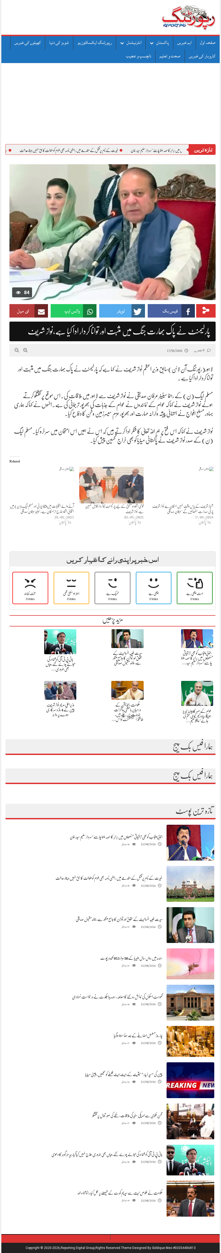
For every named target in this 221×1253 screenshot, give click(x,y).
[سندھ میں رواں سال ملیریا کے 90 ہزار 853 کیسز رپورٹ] (191, 964)
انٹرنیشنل (134, 42)
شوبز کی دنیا (59, 42)
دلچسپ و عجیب (138, 56)
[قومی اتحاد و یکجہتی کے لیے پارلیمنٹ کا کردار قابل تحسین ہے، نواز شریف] (111, 485)
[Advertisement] (110, 103)
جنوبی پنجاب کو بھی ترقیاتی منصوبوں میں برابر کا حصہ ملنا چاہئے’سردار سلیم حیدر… (197, 658)
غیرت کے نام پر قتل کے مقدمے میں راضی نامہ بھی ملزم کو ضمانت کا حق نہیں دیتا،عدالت (103, 150)
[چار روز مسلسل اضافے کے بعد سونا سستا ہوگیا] (191, 1041)
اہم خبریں (184, 42)
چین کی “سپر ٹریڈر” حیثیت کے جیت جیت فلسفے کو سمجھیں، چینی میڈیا (124, 1074)
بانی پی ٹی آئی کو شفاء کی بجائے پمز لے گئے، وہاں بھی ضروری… (60, 664)
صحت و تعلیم (170, 56)
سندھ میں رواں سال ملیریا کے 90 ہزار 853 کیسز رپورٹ (131, 958)
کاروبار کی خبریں (202, 56)
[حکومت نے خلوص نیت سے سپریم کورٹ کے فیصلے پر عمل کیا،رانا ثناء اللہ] (191, 1199)
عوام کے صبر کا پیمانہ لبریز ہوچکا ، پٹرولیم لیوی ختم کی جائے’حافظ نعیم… (197, 715)
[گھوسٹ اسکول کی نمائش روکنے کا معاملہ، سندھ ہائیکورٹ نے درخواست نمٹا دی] (191, 1002)
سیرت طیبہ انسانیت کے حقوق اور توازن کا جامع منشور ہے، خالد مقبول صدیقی (127, 658)
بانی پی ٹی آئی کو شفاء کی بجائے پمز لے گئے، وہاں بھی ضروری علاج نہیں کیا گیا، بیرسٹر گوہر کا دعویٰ (107, 1154)
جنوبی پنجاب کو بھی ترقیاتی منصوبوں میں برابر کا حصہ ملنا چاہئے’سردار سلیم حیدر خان (116, 836)
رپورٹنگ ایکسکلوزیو (94, 42)
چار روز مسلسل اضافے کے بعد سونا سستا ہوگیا (138, 1035)
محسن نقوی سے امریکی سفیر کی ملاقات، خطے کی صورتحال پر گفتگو (127, 1115)
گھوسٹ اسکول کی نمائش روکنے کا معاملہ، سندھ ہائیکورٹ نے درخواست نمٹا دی (117, 996)
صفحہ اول (208, 42)
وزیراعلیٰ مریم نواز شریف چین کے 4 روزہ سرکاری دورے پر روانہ (60, 709)
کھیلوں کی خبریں (28, 42)
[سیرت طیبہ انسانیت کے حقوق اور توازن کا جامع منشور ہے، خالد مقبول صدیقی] (191, 925)
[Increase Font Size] (25, 350)
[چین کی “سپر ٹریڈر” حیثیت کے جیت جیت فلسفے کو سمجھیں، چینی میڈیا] (191, 1080)
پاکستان (162, 42)
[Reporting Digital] (176, 17)
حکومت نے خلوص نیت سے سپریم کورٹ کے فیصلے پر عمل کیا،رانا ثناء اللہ (120, 1193)
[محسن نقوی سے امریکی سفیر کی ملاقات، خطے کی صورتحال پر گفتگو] (191, 1121)
